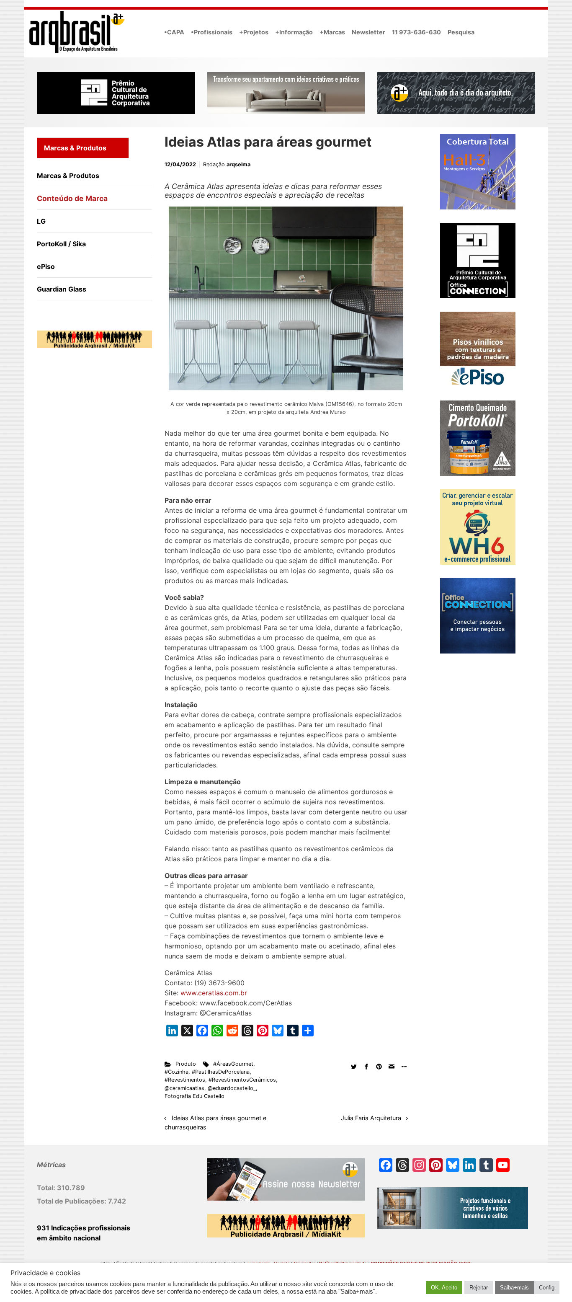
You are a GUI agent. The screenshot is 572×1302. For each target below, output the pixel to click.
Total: (47, 1187)
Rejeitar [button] (478, 1287)
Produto (185, 1064)
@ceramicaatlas (184, 1088)
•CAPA (174, 32)
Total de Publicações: (72, 1201)
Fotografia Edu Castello (194, 1096)
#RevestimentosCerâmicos (242, 1080)
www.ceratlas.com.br (213, 993)
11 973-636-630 (416, 32)
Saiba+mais (514, 1287)
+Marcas (332, 32)
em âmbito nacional (68, 1238)
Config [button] (546, 1287)
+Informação (294, 32)
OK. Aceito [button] (444, 1287)
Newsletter (368, 32)
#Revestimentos (185, 1080)
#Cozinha (176, 1072)
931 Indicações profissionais (83, 1228)
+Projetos (253, 32)
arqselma (238, 164)
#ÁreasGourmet (233, 1064)
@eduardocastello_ (232, 1088)
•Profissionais (211, 32)
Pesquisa (461, 32)
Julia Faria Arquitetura (371, 1117)
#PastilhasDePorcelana (221, 1072)
